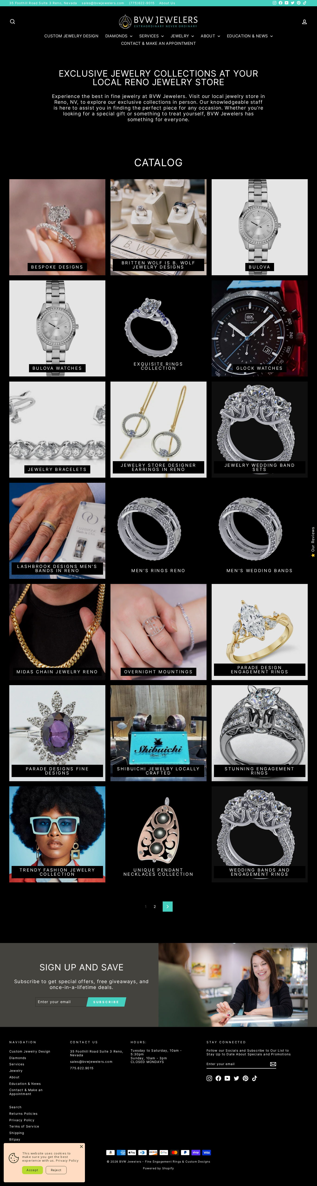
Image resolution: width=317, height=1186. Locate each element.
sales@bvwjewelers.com (103, 3)
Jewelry (180, 36)
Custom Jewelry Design (71, 36)
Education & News (248, 36)
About (209, 36)
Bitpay (14, 1139)
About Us (167, 3)
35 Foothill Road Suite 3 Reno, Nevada (43, 3)
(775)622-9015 (142, 3)
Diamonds (117, 36)
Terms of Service (24, 1126)
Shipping (16, 1133)
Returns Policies (23, 1113)
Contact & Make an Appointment (158, 43)
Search (15, 1107)
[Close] (81, 1146)
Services (149, 36)
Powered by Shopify (158, 1168)
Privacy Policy (22, 1120)
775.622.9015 (82, 1068)
